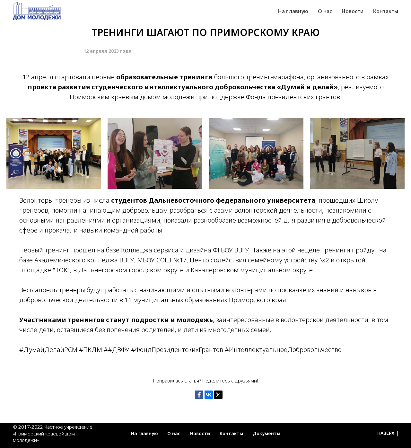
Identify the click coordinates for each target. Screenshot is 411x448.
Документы (266, 433)
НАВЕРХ (385, 433)
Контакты (231, 433)
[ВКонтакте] (209, 395)
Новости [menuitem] (352, 11)
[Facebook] (199, 395)
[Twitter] (218, 395)
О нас (173, 433)
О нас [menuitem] (325, 11)
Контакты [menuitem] (385, 11)
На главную (144, 433)
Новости (200, 433)
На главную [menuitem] (293, 11)
